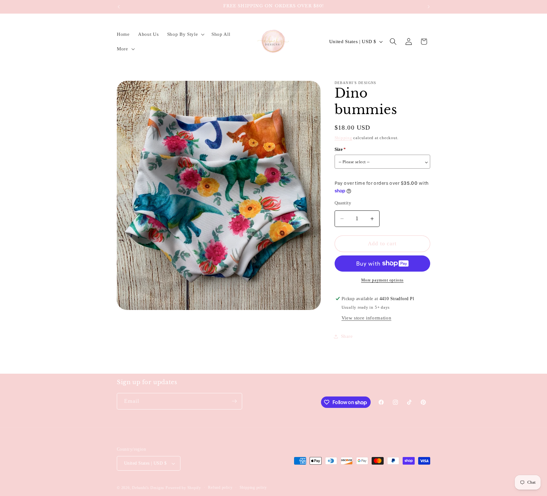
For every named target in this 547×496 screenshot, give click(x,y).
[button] (185, 34)
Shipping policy (253, 487)
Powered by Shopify (183, 488)
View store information (367, 318)
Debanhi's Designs (148, 488)
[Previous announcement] (119, 6)
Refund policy (220, 487)
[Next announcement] (429, 6)
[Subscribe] (234, 401)
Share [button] (347, 336)
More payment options (382, 280)
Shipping (343, 137)
